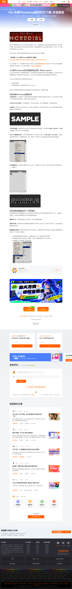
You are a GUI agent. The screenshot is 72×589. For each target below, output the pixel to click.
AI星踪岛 (28, 546)
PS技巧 (65, 575)
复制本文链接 (23, 316)
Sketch (23, 575)
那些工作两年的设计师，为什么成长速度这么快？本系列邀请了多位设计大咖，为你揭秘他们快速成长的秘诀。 (28, 419)
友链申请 (47, 549)
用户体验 (69, 571)
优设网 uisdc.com (9, 530)
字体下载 (55, 573)
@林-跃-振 (42, 64)
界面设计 (21, 440)
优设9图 (28, 551)
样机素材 (19, 575)
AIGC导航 (8, 571)
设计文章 (6, 9)
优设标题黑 (12, 573)
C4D (57, 571)
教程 (10, 9)
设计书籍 (32, 575)
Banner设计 (40, 578)
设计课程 (28, 549)
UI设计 (57, 466)
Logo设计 (3, 576)
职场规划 (27, 423)
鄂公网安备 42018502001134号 (53, 586)
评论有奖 (38, 16)
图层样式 (36, 24)
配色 (7, 575)
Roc (26, 16)
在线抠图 (62, 576)
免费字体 (7, 573)
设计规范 (26, 573)
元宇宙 (42, 571)
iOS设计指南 (60, 575)
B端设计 (26, 473)
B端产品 (21, 473)
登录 (61, 5)
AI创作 (59, 578)
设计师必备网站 (38, 575)
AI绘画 (24, 571)
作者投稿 (47, 548)
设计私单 (7, 576)
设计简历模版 (28, 578)
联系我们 (47, 546)
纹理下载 (51, 573)
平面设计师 (54, 576)
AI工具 (37, 544)
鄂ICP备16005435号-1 (42, 586)
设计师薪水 (12, 576)
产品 (58, 449)
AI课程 (37, 549)
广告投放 (47, 544)
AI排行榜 (37, 548)
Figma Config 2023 (28, 490)
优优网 (25, 576)
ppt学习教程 (54, 575)
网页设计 (34, 571)
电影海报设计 (34, 578)
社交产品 (27, 440)
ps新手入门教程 (4, 578)
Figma (21, 490)
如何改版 (10, 575)
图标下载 (9, 578)
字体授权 (47, 553)
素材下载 (38, 573)
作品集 (16, 573)
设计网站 (34, 576)
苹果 (22, 573)
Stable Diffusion (19, 571)
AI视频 (37, 551)
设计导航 (28, 548)
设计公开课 (44, 575)
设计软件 (15, 575)
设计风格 (68, 578)
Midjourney (13, 571)
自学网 (58, 576)
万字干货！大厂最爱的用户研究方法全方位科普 (25, 449)
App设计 (45, 578)
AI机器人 (37, 546)
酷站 (19, 573)
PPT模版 (46, 573)
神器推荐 (57, 482)
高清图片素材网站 (32, 573)
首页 (2, 9)
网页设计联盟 (39, 576)
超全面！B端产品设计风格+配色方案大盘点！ (25, 466)
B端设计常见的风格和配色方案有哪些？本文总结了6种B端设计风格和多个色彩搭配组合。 (28, 469)
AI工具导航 (64, 578)
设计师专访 (3, 575)
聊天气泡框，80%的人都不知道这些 (22, 433)
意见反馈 (47, 551)
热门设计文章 (29, 571)
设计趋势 (49, 578)
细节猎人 (28, 553)
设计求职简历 (15, 578)
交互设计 (49, 576)
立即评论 (32, 394)
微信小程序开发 (61, 573)
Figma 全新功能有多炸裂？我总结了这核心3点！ (26, 483)
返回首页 (67, 531)
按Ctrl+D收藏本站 (57, 531)
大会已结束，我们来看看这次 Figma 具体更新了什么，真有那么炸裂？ (27, 485)
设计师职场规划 (22, 578)
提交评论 (21, 381)
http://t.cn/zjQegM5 (36, 66)
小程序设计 (67, 573)
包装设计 (64, 571)
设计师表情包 (54, 578)
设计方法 (2, 580)
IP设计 (38, 571)
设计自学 (17, 576)
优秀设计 (44, 576)
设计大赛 (2, 573)
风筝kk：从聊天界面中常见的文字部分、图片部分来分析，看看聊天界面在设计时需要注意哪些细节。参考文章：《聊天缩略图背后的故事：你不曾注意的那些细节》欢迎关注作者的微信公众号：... (28, 437)
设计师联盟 (29, 576)
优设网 (21, 576)
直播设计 (46, 571)
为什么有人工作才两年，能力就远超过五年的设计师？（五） (27, 415)
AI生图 (37, 553)
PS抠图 (42, 573)
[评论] (38, 376)
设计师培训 (49, 575)
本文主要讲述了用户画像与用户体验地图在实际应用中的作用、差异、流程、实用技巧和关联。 (28, 453)
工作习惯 (21, 423)
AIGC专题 (28, 544)
